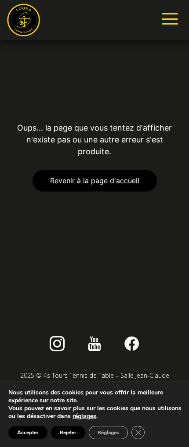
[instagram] (57, 343)
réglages (84, 416)
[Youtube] (94, 343)
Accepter (28, 432)
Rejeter (68, 432)
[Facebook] (131, 343)
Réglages (108, 432)
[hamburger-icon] (168, 20)
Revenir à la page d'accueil (94, 180)
